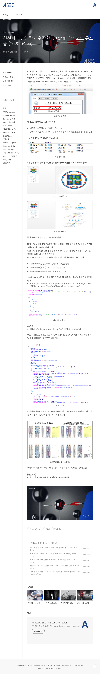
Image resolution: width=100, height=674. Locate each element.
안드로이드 (6, 129)
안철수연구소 (7, 136)
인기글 (12, 99)
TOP (95, 666)
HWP (4, 159)
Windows (6, 146)
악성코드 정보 (35, 542)
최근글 (5, 99)
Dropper (6, 156)
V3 (11, 139)
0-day (13, 146)
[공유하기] (36, 529)
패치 (4, 125)
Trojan (9, 125)
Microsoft (6, 132)
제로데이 (12, 122)
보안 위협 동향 (8, 81)
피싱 (13, 119)
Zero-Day (6, 119)
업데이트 (14, 156)
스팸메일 (6, 139)
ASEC (5, 149)
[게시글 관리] (39, 529)
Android (6, 115)
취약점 (5, 112)
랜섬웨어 (13, 115)
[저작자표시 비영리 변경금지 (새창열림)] (57, 529)
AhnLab (19, 14)
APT (16, 152)
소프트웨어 (6, 163)
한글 (9, 159)
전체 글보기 (7, 72)
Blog (5, 14)
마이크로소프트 (8, 152)
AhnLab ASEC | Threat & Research (50, 622)
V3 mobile (13, 112)
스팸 (13, 129)
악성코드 (6, 142)
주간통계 (11, 149)
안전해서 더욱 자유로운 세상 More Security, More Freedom (55, 626)
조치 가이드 (7, 85)
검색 (89, 5)
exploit (13, 142)
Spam (5, 122)
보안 (13, 132)
